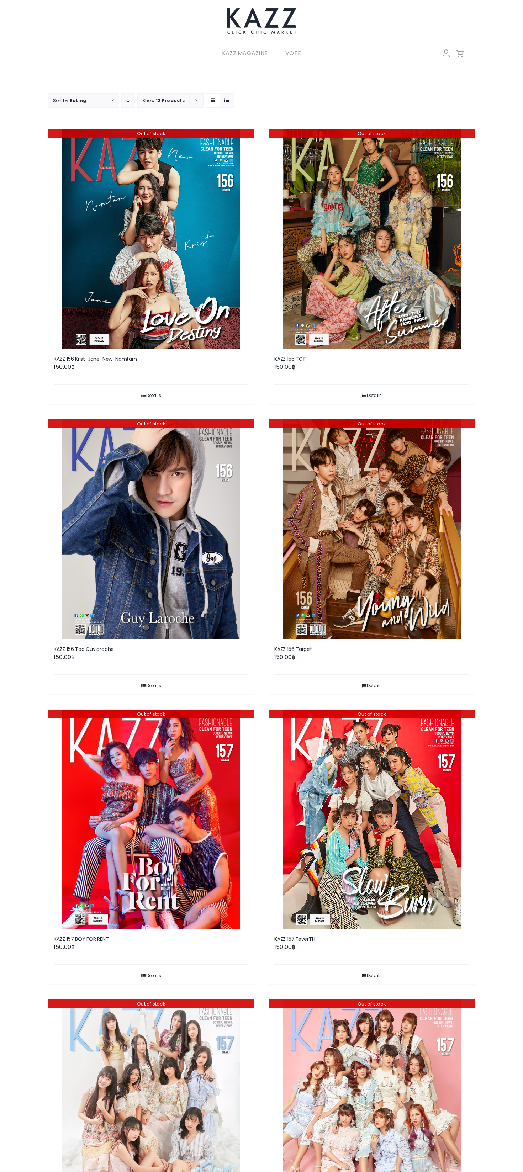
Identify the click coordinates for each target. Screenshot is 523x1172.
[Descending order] (128, 100)
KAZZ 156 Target (293, 649)
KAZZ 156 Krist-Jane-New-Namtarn (95, 358)
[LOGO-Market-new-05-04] (261, 10)
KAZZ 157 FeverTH (294, 939)
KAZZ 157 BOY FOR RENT (81, 939)
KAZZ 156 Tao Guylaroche (84, 649)
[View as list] (227, 100)
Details (154, 395)
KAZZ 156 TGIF (290, 358)
